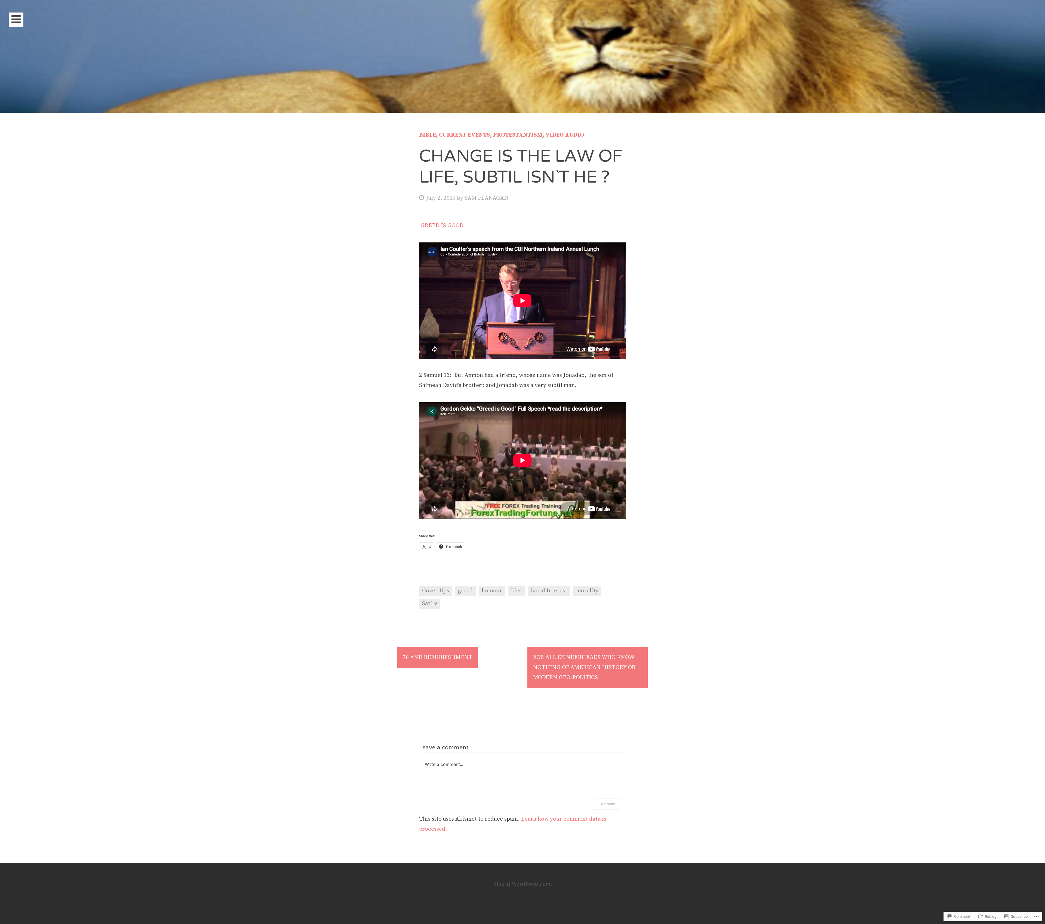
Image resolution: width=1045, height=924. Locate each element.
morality (587, 590)
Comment (607, 804)
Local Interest (549, 590)
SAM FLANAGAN (486, 198)
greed (465, 590)
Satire (430, 603)
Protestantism (517, 134)
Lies (516, 590)
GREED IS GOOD (441, 225)
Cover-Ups (435, 590)
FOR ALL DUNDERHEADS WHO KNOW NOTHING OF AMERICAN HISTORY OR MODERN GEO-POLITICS (584, 667)
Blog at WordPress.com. (522, 884)
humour (492, 590)
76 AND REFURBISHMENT (437, 657)
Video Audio (564, 134)
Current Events (464, 134)
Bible (427, 134)
